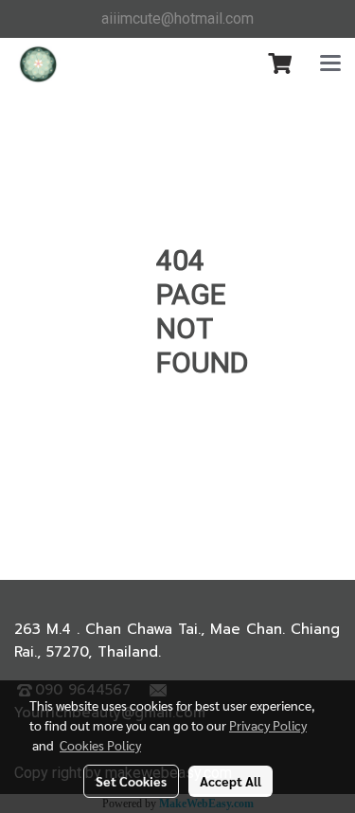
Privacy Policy (268, 724)
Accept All (230, 780)
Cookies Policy (100, 744)
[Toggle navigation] (330, 64)
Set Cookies (131, 780)
